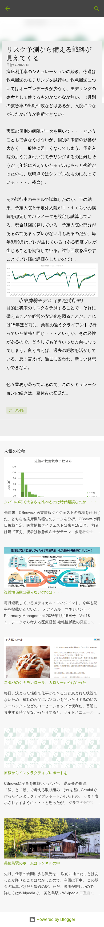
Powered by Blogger (55, 919)
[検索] (96, 8)
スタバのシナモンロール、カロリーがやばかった (45, 682)
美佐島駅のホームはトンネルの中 (32, 863)
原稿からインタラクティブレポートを (35, 773)
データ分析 (17, 410)
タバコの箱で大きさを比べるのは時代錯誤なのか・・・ (50, 502)
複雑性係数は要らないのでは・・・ (34, 592)
